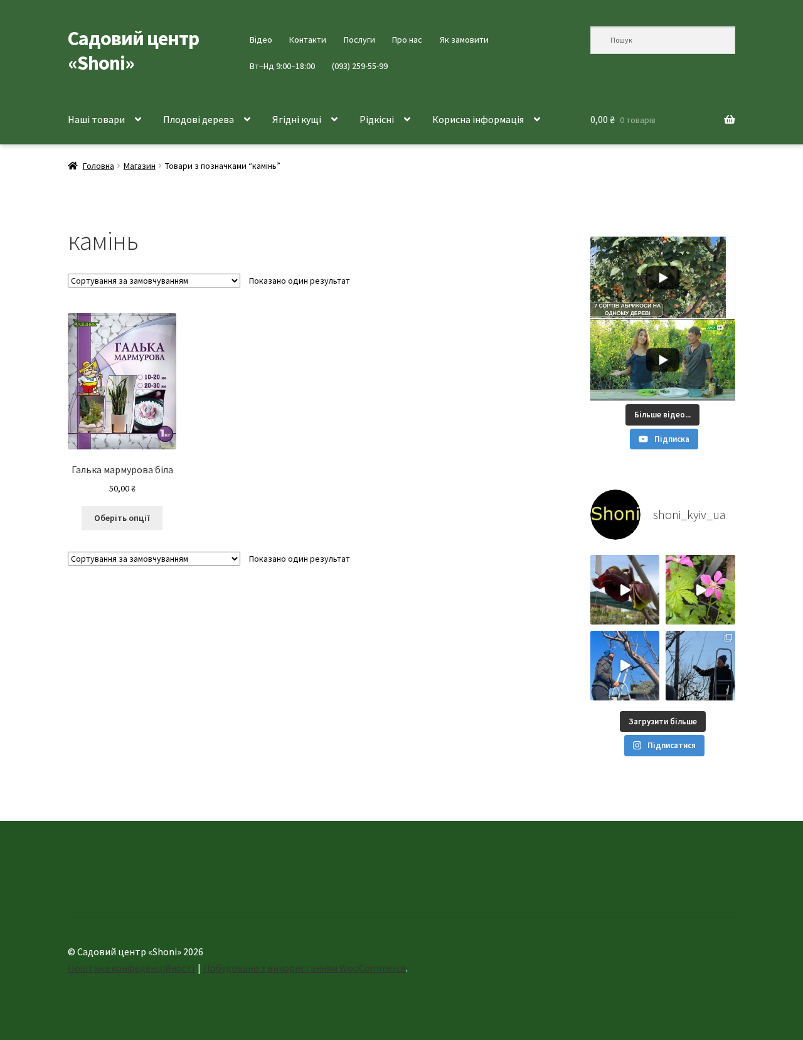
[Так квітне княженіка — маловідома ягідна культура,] (700, 590)
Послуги (359, 39)
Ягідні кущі (296, 119)
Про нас (407, 39)
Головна (98, 165)
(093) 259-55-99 (360, 66)
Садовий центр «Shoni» (133, 50)
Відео (261, 39)
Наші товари (96, 119)
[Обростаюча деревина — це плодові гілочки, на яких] (625, 665)
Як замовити (464, 39)
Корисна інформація (478, 119)
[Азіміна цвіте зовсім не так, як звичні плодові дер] (625, 590)
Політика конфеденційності (131, 968)
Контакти (307, 39)
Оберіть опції (122, 517)
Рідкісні (376, 119)
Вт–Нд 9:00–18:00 (282, 66)
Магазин (140, 165)
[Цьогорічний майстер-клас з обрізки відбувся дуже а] (700, 665)
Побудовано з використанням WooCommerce (304, 968)
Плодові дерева (198, 119)
